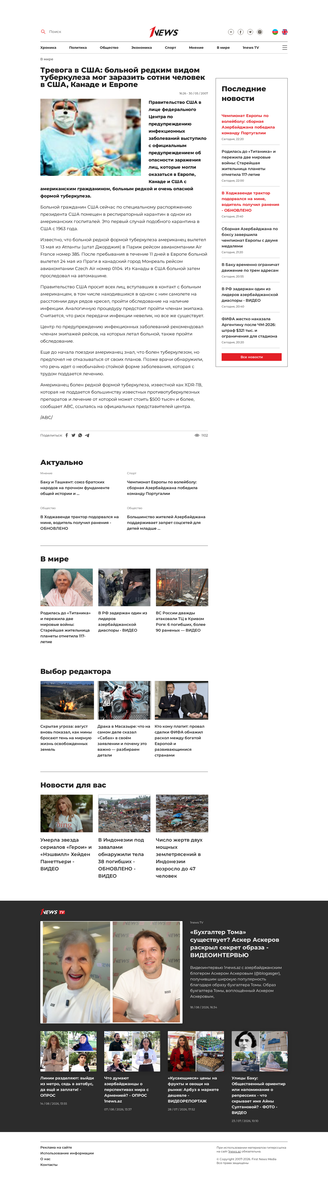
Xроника (48, 47)
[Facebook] (66, 435)
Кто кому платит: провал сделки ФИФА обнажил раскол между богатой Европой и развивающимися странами (179, 740)
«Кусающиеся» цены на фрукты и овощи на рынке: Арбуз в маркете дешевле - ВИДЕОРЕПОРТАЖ (193, 1089)
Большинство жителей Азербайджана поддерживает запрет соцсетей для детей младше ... (166, 523)
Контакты (49, 1164)
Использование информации (67, 1153)
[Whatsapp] (80, 435)
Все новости (252, 357)
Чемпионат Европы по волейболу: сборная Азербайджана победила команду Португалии (162, 488)
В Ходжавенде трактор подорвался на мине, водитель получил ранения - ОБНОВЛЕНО (79, 523)
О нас (45, 1159)
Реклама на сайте (56, 1147)
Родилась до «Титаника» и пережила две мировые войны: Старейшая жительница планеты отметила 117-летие (65, 627)
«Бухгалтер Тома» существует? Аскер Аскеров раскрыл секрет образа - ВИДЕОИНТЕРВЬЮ (234, 944)
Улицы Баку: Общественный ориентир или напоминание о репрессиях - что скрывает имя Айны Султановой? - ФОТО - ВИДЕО (258, 1095)
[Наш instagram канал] (260, 32)
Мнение (196, 47)
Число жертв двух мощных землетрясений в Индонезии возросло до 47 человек (179, 858)
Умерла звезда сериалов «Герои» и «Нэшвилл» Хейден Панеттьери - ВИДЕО (66, 854)
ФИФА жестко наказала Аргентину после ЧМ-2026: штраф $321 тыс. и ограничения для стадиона (249, 328)
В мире (223, 47)
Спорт (170, 47)
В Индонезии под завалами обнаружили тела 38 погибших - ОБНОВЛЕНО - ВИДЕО (121, 858)
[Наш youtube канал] (231, 32)
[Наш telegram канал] (250, 32)
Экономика (141, 47)
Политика (78, 47)
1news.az (234, 1151)
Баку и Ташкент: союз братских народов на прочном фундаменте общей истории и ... (74, 488)
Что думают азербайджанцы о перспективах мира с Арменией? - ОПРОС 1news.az (126, 1089)
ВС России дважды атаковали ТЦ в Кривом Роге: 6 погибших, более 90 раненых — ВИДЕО (181, 622)
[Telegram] (87, 435)
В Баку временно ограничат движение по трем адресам (250, 267)
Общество (109, 47)
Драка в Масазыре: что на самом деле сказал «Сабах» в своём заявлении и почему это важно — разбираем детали (123, 740)
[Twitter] (73, 435)
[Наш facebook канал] (240, 32)
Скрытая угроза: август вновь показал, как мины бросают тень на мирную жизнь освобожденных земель (66, 738)
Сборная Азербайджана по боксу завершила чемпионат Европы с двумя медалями (250, 237)
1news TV (251, 47)
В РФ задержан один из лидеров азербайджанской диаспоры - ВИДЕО (122, 622)
